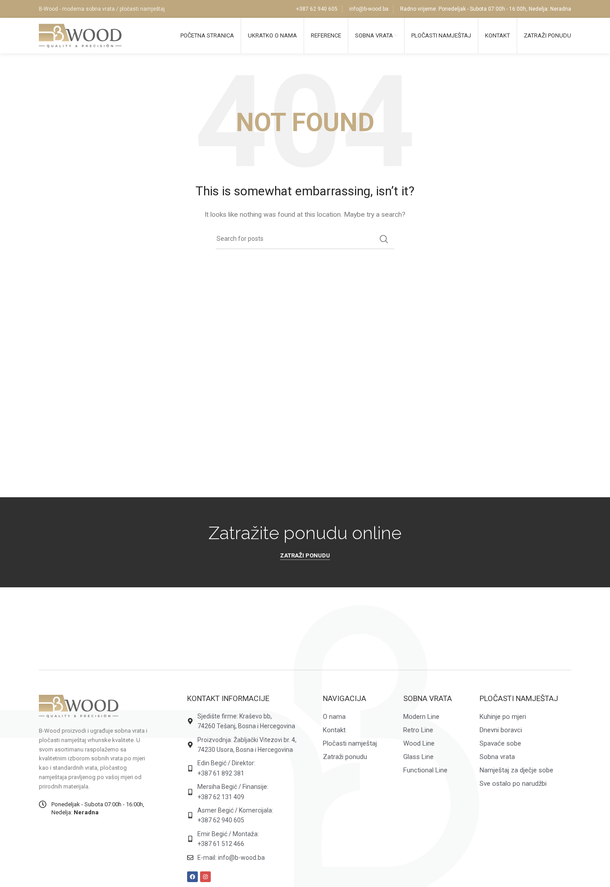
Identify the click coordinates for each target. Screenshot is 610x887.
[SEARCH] (384, 239)
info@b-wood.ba (369, 9)
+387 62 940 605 (317, 9)
